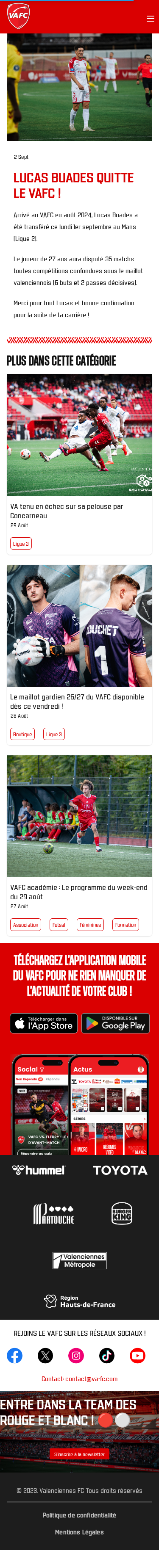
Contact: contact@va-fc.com (79, 1378)
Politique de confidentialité (79, 1514)
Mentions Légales (79, 1531)
